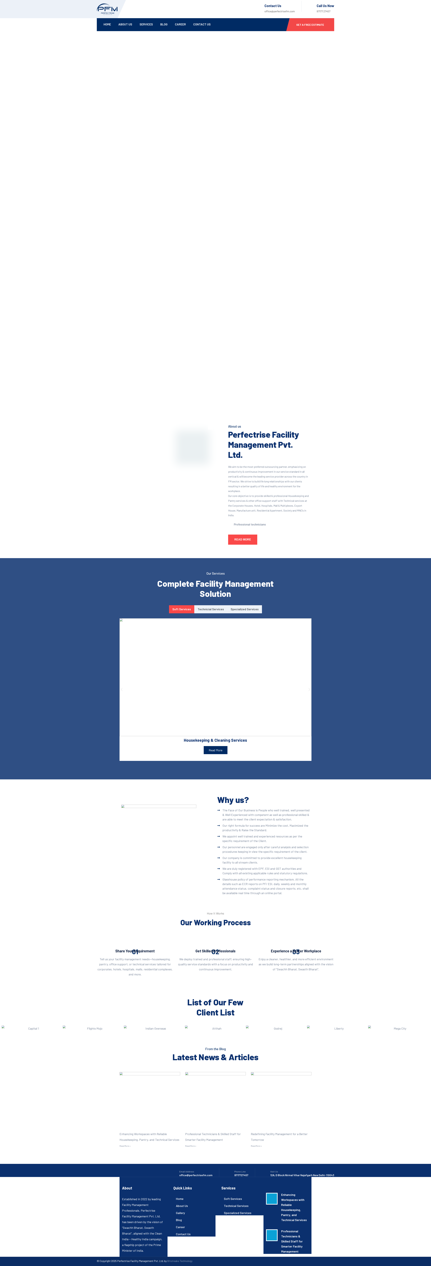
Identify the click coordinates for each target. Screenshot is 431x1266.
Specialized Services (237, 1213)
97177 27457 (323, 11)
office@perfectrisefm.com (279, 11)
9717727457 (241, 1175)
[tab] (181, 609)
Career (180, 24)
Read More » (125, 1146)
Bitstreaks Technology (179, 1260)
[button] (122, 690)
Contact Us (202, 24)
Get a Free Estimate (310, 24)
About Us (125, 24)
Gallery (180, 1213)
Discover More (115, 122)
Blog (164, 24)
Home (107, 24)
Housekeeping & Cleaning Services (215, 740)
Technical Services (236, 1206)
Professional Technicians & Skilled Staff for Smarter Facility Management (292, 1241)
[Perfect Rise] (107, 9)
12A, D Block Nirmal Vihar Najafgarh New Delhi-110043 (302, 1175)
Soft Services (233, 1199)
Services (146, 24)
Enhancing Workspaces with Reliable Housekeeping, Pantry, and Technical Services (294, 1207)
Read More (242, 539)
